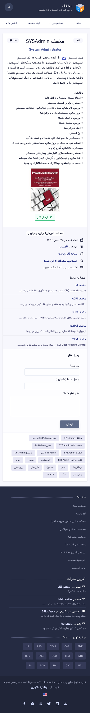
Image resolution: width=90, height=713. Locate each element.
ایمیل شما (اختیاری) (67, 379)
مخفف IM (52, 288)
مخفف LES (64, 587)
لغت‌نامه (81, 514)
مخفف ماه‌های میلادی (73, 529)
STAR (53, 646)
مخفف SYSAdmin (73, 438)
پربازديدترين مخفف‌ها (73, 552)
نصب (63, 467)
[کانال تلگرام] (32, 704)
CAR (66, 646)
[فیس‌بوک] (24, 704)
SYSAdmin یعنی (48, 453)
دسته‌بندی (57, 23)
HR (27, 646)
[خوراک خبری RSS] (57, 704)
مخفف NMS (65, 599)
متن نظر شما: (71, 393)
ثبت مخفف (34, 23)
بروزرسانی (18, 467)
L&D (39, 646)
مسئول (49, 467)
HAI (55, 666)
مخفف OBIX (52, 315)
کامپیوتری (45, 460)
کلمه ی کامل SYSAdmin (70, 460)
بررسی (30, 460)
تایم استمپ (79, 568)
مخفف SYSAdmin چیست (44, 438)
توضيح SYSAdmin (23, 453)
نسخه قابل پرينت (67, 254)
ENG (41, 656)
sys (64, 58)
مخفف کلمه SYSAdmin (70, 445)
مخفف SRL (48, 612)
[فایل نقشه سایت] (66, 704)
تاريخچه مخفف (77, 560)
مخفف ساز (79, 506)
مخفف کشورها (77, 537)
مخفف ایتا (67, 624)
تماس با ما (11, 23)
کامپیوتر (63, 247)
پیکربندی (77, 475)
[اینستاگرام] (41, 704)
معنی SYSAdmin (43, 445)
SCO (54, 656)
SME (80, 646)
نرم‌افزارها (77, 467)
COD (27, 656)
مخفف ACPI (53, 301)
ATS (80, 656)
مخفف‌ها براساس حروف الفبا (68, 521)
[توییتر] (49, 704)
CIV (68, 666)
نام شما (74, 366)
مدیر (18, 460)
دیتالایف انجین (40, 687)
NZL (80, 666)
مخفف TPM (51, 342)
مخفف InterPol (55, 328)
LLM (67, 656)
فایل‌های (35, 467)
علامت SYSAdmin (73, 453)
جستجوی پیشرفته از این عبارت (60, 261)
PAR (42, 666)
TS (30, 666)
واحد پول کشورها (76, 544)
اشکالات (50, 475)
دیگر (64, 475)
